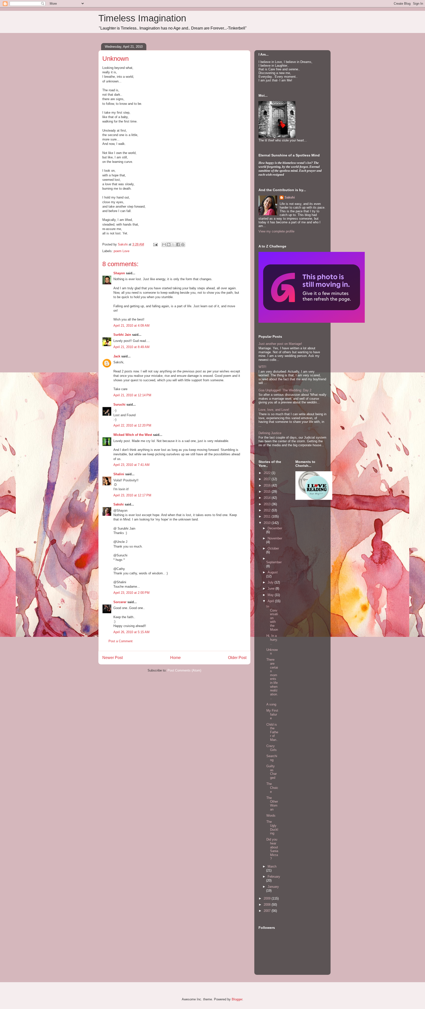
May (271, 595)
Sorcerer (119, 602)
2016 (268, 485)
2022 (268, 473)
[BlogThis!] (168, 244)
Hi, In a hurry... (272, 639)
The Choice (272, 787)
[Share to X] (173, 244)
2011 (268, 516)
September (274, 562)
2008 (268, 904)
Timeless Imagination (142, 18)
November (275, 538)
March (272, 866)
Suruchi (119, 404)
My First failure (272, 714)
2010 (268, 523)
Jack (116, 356)
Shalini (118, 474)
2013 (268, 504)
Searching (271, 758)
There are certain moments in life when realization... (272, 679)
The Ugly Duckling (272, 827)
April (271, 601)
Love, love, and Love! (273, 410)
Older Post (237, 658)
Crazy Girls (271, 748)
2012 (268, 510)
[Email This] (164, 244)
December (275, 528)
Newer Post (112, 658)
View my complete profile (276, 231)
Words (270, 815)
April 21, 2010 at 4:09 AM (131, 325)
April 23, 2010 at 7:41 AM (131, 465)
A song (271, 704)
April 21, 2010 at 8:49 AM (131, 347)
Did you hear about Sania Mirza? (272, 849)
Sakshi (118, 504)
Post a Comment (120, 641)
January (273, 886)
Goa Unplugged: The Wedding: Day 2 (284, 390)
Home (175, 658)
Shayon (119, 273)
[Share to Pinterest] (182, 244)
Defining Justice (269, 433)
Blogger (237, 999)
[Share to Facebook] (178, 244)
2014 (268, 498)
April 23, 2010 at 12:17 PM (132, 495)
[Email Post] (155, 244)
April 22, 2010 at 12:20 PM (132, 425)
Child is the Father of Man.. (272, 732)
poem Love (121, 251)
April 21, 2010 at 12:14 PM (132, 395)
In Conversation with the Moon (272, 618)
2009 (268, 898)
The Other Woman (272, 803)
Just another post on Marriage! (280, 344)
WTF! (262, 367)
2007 (268, 911)
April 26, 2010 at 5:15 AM (131, 632)
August (273, 572)
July (271, 582)
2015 (268, 491)
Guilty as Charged (271, 772)
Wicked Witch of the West (132, 435)
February (274, 876)
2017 (268, 479)
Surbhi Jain (122, 334)
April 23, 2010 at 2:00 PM (131, 593)
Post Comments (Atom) (184, 670)
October (273, 548)
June (271, 588)
